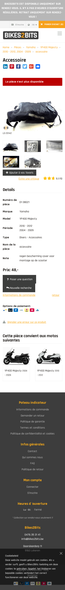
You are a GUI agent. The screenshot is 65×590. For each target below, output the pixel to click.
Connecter (32, 487)
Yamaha (31, 47)
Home (6, 47)
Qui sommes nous (32, 457)
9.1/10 (58, 179)
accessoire (41, 52)
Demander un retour (32, 416)
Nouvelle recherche (20, 288)
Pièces (17, 47)
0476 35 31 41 (32, 535)
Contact (32, 451)
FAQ (32, 463)
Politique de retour (33, 469)
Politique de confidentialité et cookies (32, 434)
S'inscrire (19, 24)
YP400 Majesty (49, 47)
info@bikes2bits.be (32, 539)
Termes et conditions (32, 428)
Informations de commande (19, 295)
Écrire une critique (29, 179)
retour (55, 295)
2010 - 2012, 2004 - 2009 (17, 52)
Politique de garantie (32, 421)
